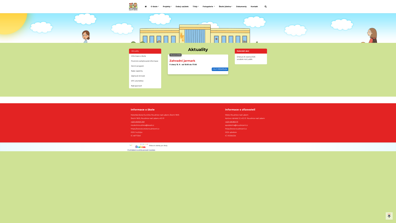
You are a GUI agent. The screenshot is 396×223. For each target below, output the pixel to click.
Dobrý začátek (182, 7)
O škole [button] (154, 7)
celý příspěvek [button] (220, 69)
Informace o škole (138, 56)
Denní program (137, 66)
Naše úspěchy (137, 71)
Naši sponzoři (136, 86)
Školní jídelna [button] (225, 7)
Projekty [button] (166, 7)
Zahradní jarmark (182, 60)
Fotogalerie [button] (208, 7)
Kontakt (254, 7)
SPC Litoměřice (137, 81)
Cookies (152, 150)
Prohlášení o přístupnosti (137, 150)
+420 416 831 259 (137, 122)
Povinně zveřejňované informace (144, 61)
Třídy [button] (195, 7)
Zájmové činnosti (138, 76)
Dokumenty (241, 7)
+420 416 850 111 (231, 122)
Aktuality (135, 51)
